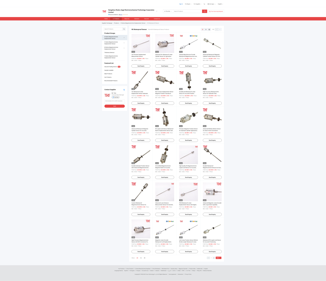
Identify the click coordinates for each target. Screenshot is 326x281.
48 (144, 258)
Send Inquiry (141, 66)
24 (137, 258)
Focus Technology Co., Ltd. (152, 274)
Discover (146, 19)
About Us (126, 19)
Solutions (136, 19)
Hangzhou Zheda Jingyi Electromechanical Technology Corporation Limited (131, 11)
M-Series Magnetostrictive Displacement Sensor (111, 48)
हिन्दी (183, 270)
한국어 (174, 270)
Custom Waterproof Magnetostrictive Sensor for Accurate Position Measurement (140, 204)
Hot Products (121, 268)
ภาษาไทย (188, 270)
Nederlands (163, 270)
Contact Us (157, 19)
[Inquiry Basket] (204, 4)
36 (141, 258)
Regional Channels (183, 268)
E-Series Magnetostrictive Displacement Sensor (111, 43)
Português (132, 270)
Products (116, 19)
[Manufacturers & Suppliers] (113, 3)
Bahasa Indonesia (207, 270)
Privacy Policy (188, 274)
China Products (129, 268)
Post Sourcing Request (217, 11)
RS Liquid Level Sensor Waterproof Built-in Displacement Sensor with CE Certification (164, 130)
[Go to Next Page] (219, 29)
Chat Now (116, 97)
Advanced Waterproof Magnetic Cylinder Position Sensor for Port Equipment (211, 56)
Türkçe (193, 270)
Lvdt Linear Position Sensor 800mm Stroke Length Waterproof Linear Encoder (188, 241)
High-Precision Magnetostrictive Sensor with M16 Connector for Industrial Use (140, 241)
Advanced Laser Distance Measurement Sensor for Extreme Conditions (164, 204)
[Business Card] (124, 89)
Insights (206, 268)
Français (138, 270)
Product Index (192, 268)
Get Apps (211, 4)
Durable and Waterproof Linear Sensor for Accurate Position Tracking (187, 93)
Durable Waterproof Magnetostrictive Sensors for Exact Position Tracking (212, 167)
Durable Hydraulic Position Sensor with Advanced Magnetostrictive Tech (140, 167)
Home (106, 19)
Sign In (181, 4)
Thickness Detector (109, 52)
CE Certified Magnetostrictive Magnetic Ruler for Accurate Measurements (163, 167)
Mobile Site (199, 268)
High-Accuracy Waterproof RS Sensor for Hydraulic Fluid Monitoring (211, 93)
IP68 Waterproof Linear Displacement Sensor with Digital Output (187, 204)
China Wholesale (156, 268)
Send (114, 106)
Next (218, 258)
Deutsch (157, 270)
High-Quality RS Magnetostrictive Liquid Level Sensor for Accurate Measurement (188, 167)
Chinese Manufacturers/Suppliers (142, 268)
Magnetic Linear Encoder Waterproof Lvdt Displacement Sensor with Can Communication (164, 241)
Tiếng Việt (199, 270)
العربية (169, 270)
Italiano (152, 270)
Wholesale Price (165, 268)
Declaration (180, 274)
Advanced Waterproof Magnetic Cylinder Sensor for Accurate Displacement (140, 130)
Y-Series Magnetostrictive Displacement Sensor (111, 57)
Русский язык (145, 270)
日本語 (178, 270)
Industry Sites (174, 268)
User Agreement (172, 274)
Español (126, 270)
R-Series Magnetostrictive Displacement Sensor (111, 37)
